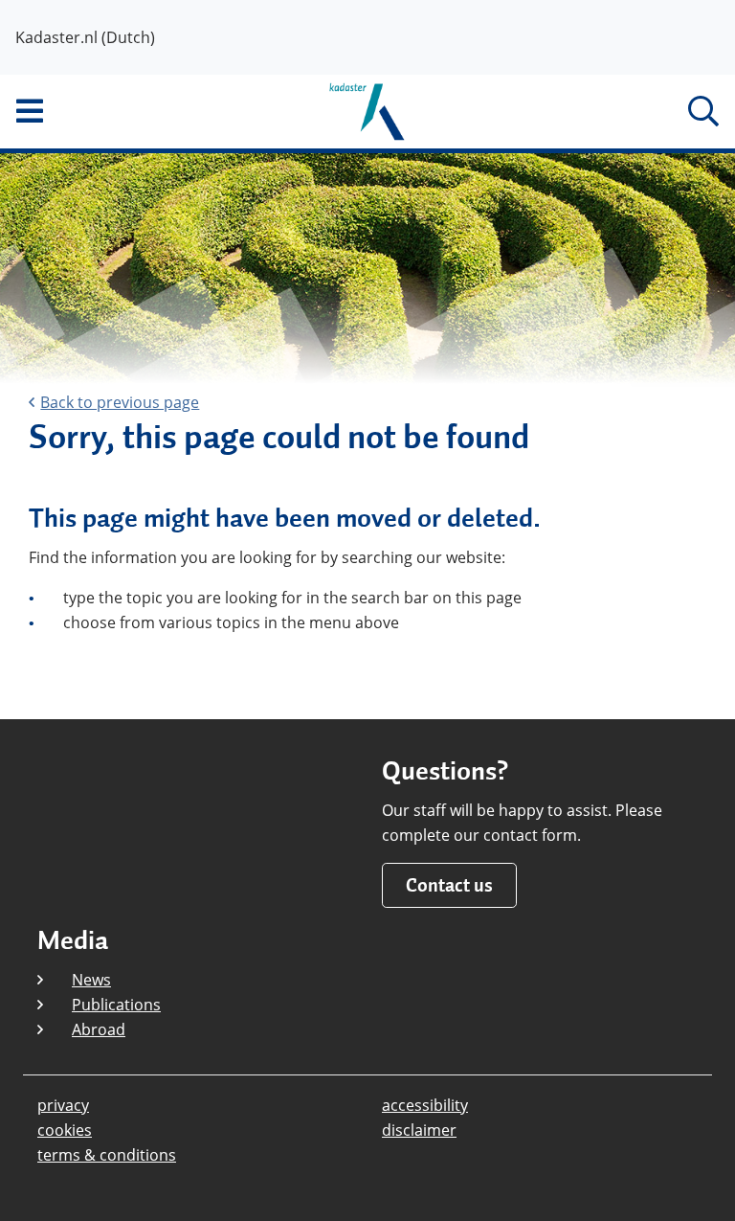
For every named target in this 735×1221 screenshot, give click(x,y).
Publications (116, 1004)
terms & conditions (106, 1154)
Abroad (98, 1029)
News (91, 979)
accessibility (425, 1105)
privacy (63, 1105)
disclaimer (419, 1130)
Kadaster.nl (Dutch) (85, 37)
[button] (122, 111)
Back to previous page (119, 402)
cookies (64, 1130)
